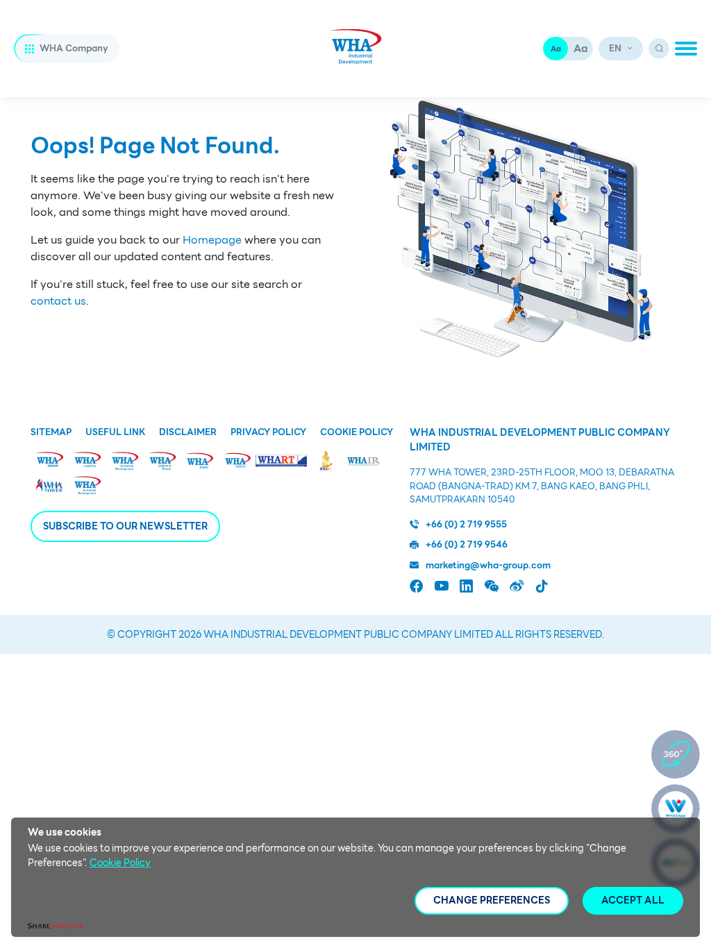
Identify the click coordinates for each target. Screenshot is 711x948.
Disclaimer (188, 432)
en (615, 48)
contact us (58, 301)
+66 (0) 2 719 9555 (466, 525)
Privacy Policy (268, 432)
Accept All (632, 900)
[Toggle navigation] (686, 48)
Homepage (212, 240)
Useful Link (115, 432)
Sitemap (51, 432)
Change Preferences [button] (491, 900)
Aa (556, 48)
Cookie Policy (356, 432)
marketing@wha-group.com (488, 566)
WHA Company (74, 48)
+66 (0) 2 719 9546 (467, 545)
